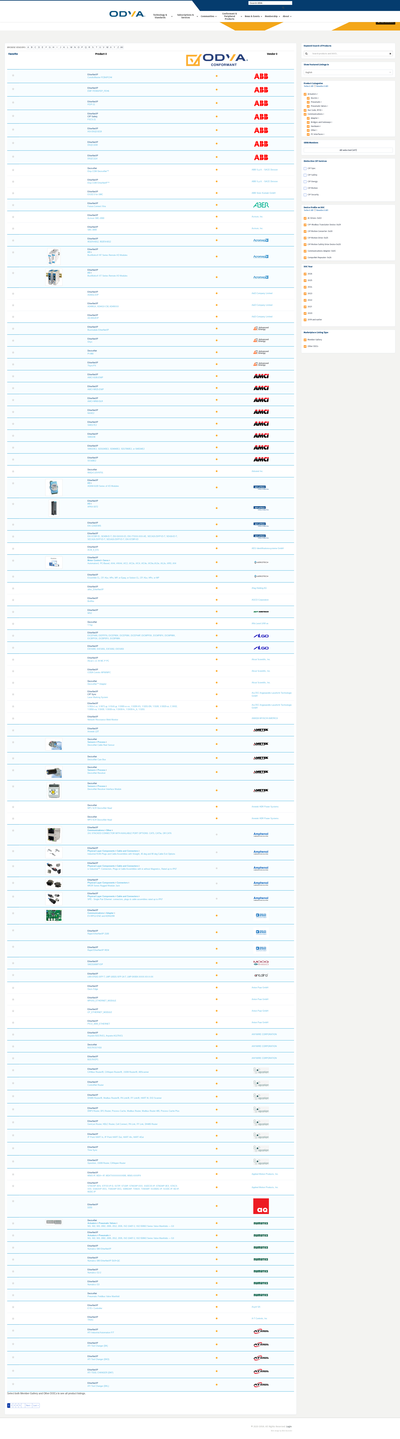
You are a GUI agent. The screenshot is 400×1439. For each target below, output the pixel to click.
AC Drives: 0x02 (315, 218)
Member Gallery (315, 339)
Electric (314, 98)
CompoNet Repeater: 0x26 (319, 257)
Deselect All (322, 86)
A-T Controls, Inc (259, 1318)
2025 (310, 280)
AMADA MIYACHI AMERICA (265, 718)
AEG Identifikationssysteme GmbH (268, 548)
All (121, 47)
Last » (36, 1405)
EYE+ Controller (95, 1308)
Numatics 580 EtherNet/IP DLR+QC (104, 1261)
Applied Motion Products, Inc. (265, 1174)
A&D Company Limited (262, 293)
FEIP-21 (91, 104)
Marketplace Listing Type (316, 332)
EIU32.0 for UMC (95, 194)
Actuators (312, 94)
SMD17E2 (92, 425)
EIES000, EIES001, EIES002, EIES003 (106, 649)
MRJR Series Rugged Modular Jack (104, 885)
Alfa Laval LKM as (260, 623)
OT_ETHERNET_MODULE (100, 1012)
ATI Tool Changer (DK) (98, 1346)
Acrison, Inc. (257, 216)
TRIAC (91, 1320)
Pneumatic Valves (319, 106)
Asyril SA (256, 1307)
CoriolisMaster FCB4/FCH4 (100, 77)
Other (313, 130)
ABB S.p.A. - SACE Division (265, 170)
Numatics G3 (93, 1284)
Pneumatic (316, 102)
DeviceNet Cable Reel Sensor (101, 745)
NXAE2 (91, 413)
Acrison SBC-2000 (96, 218)
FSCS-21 (92, 119)
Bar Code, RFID (315, 110)
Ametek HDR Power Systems (265, 806)
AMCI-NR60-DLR (95, 401)
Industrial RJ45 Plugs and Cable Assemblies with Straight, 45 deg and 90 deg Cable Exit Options (131, 854)
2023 (310, 293)
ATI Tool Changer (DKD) (98, 1359)
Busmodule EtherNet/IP (98, 330)
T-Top (90, 625)
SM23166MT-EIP (95, 964)
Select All (309, 86)
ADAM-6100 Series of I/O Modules (103, 486)
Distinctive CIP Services (315, 161)
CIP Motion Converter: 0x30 (320, 231)
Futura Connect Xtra (97, 206)
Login (289, 1426)
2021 (310, 306)
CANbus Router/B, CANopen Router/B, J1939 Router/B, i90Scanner (118, 1072)
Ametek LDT (93, 731)
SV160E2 (92, 461)
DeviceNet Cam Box (97, 759)
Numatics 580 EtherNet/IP (99, 1249)
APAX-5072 (93, 507)
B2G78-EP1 (93, 1059)
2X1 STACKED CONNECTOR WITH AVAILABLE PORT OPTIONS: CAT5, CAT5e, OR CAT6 (129, 833)
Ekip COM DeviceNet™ (98, 171)
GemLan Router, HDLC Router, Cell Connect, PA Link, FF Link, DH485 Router (123, 1124)
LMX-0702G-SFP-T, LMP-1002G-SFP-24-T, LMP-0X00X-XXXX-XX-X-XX (120, 977)
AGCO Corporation (260, 600)
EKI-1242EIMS (94, 526)
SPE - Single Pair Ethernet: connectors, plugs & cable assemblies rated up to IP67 (125, 899)
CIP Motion (313, 188)
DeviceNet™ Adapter (97, 684)
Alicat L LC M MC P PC (98, 661)
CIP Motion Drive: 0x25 (318, 238)
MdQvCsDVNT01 (95, 472)
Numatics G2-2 (94, 1272)
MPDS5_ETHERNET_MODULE (102, 1000)
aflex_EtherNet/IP (96, 589)
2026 (310, 274)
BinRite (91, 601)
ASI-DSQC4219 (95, 131)
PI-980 (90, 354)
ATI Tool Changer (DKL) (98, 1386)
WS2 (90, 613)
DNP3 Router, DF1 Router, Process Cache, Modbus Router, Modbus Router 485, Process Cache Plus (133, 1111)
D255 (90, 1207)
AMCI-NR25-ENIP (96, 389)
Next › (28, 1405)
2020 (310, 313)
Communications (315, 114)
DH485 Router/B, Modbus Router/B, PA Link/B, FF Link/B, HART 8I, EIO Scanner (125, 1098)
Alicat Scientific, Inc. (261, 659)
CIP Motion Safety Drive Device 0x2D (324, 244)
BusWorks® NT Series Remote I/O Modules (108, 255)
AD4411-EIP (93, 295)
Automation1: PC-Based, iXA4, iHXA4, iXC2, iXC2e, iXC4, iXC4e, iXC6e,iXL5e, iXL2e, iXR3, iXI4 (132, 563)
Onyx (90, 342)
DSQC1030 (93, 145)
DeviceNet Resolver (96, 773)
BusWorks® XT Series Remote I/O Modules (108, 276)
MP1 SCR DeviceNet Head (100, 808)
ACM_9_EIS (93, 550)
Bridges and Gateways (321, 122)
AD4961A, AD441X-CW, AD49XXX (103, 306)
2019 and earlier (315, 319)
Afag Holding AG (259, 588)
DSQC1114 (92, 158)
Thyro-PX (92, 365)
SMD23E (92, 437)
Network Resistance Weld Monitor (103, 719)
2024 (310, 287)
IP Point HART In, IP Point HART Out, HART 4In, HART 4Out (116, 1137)
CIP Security (313, 194)
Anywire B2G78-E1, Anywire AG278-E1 (105, 1036)
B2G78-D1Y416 (95, 1047)
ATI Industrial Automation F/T (101, 1332)
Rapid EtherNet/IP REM (98, 950)
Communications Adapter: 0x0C (322, 251)
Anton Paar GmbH (260, 987)
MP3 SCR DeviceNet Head (100, 820)
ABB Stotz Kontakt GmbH (263, 193)
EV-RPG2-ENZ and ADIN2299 (101, 916)
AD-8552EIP (93, 318)
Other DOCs (313, 346)
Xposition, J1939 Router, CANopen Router (106, 1163)
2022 (310, 300)
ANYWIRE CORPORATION (264, 1034)
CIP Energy (313, 181)
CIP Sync (311, 168)
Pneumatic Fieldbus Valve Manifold (103, 1296)
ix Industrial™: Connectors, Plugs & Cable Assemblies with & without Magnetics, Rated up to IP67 (132, 869)
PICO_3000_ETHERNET (99, 1024)
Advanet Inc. (257, 471)
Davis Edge (93, 989)
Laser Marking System (98, 697)
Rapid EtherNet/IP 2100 (98, 934)
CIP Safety (312, 175)
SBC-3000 (92, 230)
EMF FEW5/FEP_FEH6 (98, 91)
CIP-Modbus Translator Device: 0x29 (324, 224)
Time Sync (92, 1150)
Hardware (315, 126)
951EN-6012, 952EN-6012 (99, 241)
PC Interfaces (317, 134)
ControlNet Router (96, 1085)
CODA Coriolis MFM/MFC (99, 672)
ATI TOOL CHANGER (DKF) (100, 1372)
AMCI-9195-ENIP (95, 377)
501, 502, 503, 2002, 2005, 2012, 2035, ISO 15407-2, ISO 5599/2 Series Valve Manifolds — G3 (131, 1226)
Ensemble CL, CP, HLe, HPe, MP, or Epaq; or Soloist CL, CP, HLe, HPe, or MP (123, 578)
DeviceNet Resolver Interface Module (104, 789)
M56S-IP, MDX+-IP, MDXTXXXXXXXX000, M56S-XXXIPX (114, 1175)
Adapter (314, 118)
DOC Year (308, 266)
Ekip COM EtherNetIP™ (99, 183)
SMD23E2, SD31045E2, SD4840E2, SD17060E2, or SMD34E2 (116, 449)
